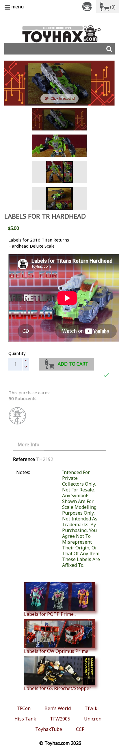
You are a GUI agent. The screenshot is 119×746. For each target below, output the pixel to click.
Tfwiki (92, 708)
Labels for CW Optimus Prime (56, 651)
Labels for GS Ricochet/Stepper (57, 688)
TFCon (24, 708)
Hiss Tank (25, 719)
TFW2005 (60, 719)
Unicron (92, 719)
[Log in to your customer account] (88, 6)
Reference (24, 459)
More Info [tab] (28, 444)
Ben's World (57, 708)
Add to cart (73, 364)
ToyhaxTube (48, 729)
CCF (80, 729)
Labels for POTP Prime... (50, 614)
